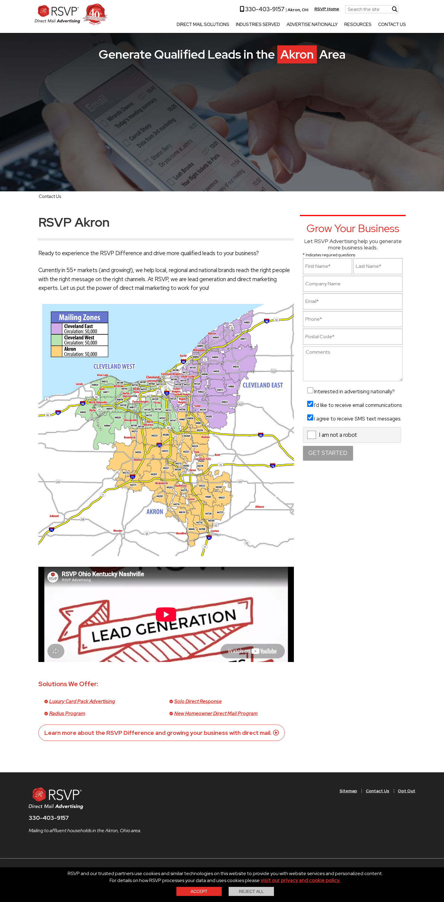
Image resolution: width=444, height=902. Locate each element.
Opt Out (406, 790)
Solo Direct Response (198, 701)
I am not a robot (338, 435)
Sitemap (348, 790)
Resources (358, 24)
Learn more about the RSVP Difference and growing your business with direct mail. (158, 733)
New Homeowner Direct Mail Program (216, 713)
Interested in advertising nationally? (354, 391)
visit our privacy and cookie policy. (300, 880)
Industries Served (258, 24)
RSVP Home (326, 8)
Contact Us (392, 24)
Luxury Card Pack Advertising (82, 701)
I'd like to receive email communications (358, 405)
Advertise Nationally (312, 24)
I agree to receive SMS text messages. (357, 418)
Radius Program (67, 713)
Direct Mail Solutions (203, 24)
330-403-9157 (264, 9)
